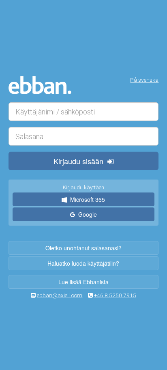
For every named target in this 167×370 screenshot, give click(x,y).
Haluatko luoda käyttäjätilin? (83, 263)
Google (86, 214)
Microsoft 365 (86, 199)
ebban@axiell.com (59, 295)
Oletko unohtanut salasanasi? (83, 248)
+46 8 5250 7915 (115, 295)
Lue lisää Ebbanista (83, 282)
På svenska (144, 79)
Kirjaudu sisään (80, 161)
